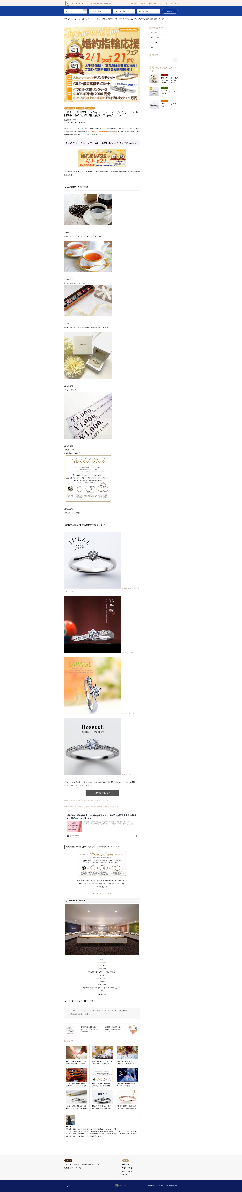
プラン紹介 (80, 108)
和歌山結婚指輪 (73, 1014)
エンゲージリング (83, 1011)
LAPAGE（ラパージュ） (129, 713)
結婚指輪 (87, 1014)
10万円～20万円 (127, 1168)
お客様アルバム (152, 3)
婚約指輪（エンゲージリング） (91, 1164)
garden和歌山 (112, 131)
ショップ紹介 (153, 32)
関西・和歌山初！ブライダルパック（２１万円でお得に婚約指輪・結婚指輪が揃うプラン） (91, 807)
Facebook (65, 1185)
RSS (70, 1185)
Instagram (67, 1185)
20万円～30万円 (127, 1171)
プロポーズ (100, 1011)
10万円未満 (125, 1164)
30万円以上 (125, 1174)
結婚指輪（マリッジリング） (72, 1168)
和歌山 (116, 1011)
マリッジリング (108, 1011)
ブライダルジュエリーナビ (160, 1185)
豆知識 (151, 47)
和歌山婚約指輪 (123, 1011)
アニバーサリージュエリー (72, 1164)
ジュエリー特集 (70, 108)
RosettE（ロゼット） (128, 774)
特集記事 (142, 3)
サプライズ (92, 1011)
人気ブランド (90, 108)
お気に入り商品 (174, 3)
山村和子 (81, 122)
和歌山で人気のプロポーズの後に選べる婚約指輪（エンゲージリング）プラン (87, 800)
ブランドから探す (132, 3)
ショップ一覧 (163, 3)
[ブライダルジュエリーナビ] (121, 1186)
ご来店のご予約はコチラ (102, 793)
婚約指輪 (80, 1014)
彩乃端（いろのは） (128, 652)
